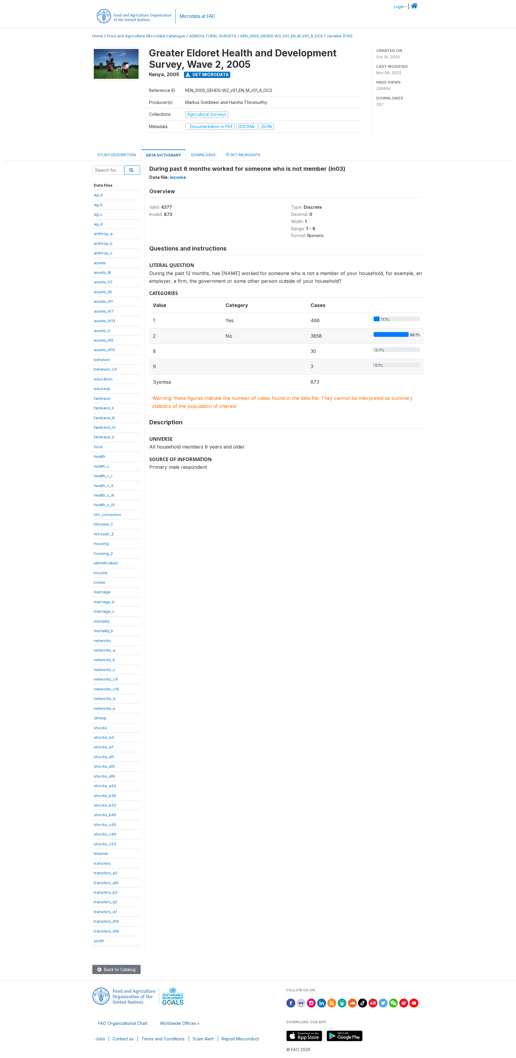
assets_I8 (102, 272)
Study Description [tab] (116, 155)
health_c (102, 466)
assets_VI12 (104, 349)
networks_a (104, 650)
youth (99, 940)
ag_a (98, 194)
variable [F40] (339, 36)
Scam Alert (203, 1038)
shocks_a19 (104, 776)
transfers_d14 (106, 921)
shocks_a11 (104, 756)
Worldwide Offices (178, 1023)
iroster (100, 582)
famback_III (104, 417)
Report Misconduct (240, 1038)
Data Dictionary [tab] (163, 155)
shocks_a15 (104, 766)
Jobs (100, 1038)
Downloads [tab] (203, 155)
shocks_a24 (105, 785)
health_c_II (103, 485)
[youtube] (413, 1002)
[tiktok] (362, 1002)
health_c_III (104, 495)
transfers (102, 863)
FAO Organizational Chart (123, 1023)
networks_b (104, 659)
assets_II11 (103, 301)
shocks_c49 (105, 834)
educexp (102, 388)
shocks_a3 (104, 737)
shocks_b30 (105, 795)
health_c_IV (104, 504)
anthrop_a (103, 233)
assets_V (102, 330)
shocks (100, 727)
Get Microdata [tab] (244, 155)
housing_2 (103, 553)
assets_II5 (103, 291)
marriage (102, 591)
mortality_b (103, 630)
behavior (102, 359)
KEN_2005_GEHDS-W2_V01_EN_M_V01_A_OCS (281, 36)
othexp (100, 717)
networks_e (104, 708)
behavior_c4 (105, 369)
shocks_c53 (105, 844)
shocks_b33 (105, 805)
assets (100, 262)
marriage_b (104, 601)
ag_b (98, 204)
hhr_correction (107, 514)
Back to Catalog (119, 969)
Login (399, 6)
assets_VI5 (103, 340)
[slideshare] (342, 1002)
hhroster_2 (104, 534)
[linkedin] (321, 1002)
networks (102, 640)
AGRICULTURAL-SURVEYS (212, 36)
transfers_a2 (105, 872)
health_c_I (103, 475)
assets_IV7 (104, 311)
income (101, 572)
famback (102, 398)
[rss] (331, 1002)
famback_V (104, 436)
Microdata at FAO (197, 16)
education (103, 379)
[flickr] (301, 1002)
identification (106, 563)
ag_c (98, 214)
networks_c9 (106, 679)
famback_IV (105, 427)
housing (101, 543)
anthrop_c (103, 253)
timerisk (101, 853)
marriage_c (104, 611)
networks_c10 (106, 689)
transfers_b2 (105, 892)
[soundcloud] (352, 1002)
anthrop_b (103, 243)
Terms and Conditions (163, 1038)
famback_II (104, 408)
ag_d (98, 224)
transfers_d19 (106, 931)
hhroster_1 (103, 524)
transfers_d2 (105, 901)
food (98, 446)
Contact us (123, 1038)
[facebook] (290, 1002)
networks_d (104, 698)
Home (97, 36)
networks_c (104, 669)
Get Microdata (210, 74)
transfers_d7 (105, 911)
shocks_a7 (104, 746)
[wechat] (393, 1002)
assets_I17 (103, 282)
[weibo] (403, 1002)
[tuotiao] (372, 1002)
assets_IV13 (104, 320)
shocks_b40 (105, 814)
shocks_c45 (105, 824)
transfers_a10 (106, 882)
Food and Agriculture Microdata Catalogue (146, 36)
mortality (102, 621)
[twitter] (383, 1002)
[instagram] (311, 1002)
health (99, 456)
